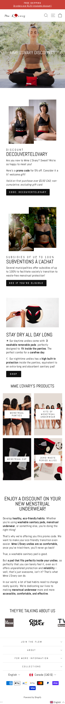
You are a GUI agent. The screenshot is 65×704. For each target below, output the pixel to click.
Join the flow (31, 641)
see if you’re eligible (26, 283)
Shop (13, 374)
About (31, 650)
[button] (57, 702)
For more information (32, 658)
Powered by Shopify (32, 697)
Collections (31, 666)
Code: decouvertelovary (28, 192)
